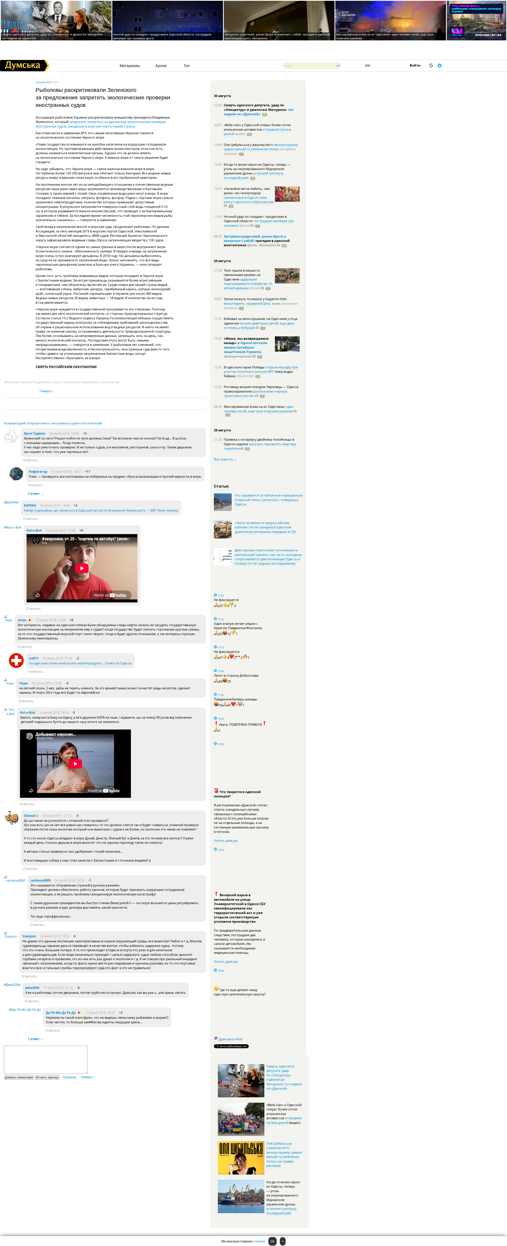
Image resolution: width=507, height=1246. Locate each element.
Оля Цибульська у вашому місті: (249, 145)
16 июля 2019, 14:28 (64, 433)
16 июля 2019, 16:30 (54, 712)
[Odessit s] (11, 824)
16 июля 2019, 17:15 (57, 815)
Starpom (29, 936)
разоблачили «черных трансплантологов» (255, 393)
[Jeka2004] (12, 985)
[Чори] (9, 683)
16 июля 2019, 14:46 (60, 530)
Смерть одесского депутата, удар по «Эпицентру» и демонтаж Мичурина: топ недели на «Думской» (284, 1077)
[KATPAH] (11, 502)
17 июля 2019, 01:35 (58, 987)
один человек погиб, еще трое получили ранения (259, 408)
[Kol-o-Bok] (13, 527)
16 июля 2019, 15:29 (57, 658)
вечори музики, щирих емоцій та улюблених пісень (261, 147)
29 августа (222, 261)
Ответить (30, 460)
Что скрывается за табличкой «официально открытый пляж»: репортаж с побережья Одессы (269, 499)
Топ (187, 66)
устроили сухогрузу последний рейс (281, 1210)
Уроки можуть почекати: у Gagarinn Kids (255, 299)
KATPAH (30, 505)
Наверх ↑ (46, 391)
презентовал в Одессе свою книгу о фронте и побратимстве (249, 199)
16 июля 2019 (43, 82)
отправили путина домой (284, 1120)
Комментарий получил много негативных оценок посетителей (53, 423)
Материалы (130, 66)
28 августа (222, 430)
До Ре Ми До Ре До (61, 1012)
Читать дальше (226, 840)
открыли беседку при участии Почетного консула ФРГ (261, 369)
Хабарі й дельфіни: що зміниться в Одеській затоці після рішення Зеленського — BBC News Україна (101, 510)
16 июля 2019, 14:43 (55, 505)
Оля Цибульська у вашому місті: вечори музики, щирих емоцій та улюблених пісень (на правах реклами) (284, 1154)
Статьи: (222, 486)
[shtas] (8, 620)
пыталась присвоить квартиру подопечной (260, 446)
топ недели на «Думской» (259, 111)
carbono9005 (40, 880)
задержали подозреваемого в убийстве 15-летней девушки (248, 283)
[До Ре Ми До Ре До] (25, 1009)
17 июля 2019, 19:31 (100, 1012)
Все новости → (225, 459)
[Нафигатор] (16, 480)
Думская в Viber (231, 1039)
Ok (272, 1241)
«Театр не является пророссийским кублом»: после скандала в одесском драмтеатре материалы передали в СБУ (265, 527)
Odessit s (31, 815)
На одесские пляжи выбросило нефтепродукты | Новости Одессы (80, 663)
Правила (69, 1077)
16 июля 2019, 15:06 (51, 620)
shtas (22, 620)
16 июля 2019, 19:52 (55, 936)
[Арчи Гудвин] (11, 442)
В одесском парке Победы (244, 367)
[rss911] (16, 667)
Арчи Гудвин (34, 433)
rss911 (34, 658)
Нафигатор (38, 471)
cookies (259, 1241)
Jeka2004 (32, 987)
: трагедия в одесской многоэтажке (257, 243)
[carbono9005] (15, 880)
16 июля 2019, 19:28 (69, 880)
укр (367, 65)
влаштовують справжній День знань (252, 303)
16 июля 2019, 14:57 (66, 471)
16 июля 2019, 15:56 (47, 683)
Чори (23, 683)
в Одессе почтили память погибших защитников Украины (245, 347)
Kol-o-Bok (34, 530)
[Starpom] (10, 936)
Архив (160, 66)
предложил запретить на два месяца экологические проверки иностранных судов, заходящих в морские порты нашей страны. (101, 124)
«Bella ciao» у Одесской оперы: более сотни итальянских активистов (257, 127)
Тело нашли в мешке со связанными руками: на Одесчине (242, 275)
